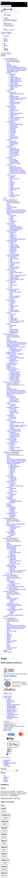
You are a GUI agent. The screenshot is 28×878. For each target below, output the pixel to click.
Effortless (12, 71)
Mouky (12, 273)
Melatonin (12, 516)
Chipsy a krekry (14, 244)
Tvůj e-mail (7, 722)
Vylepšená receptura (12, 66)
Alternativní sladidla (15, 262)
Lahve (11, 602)
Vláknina (12, 510)
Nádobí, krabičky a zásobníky (17, 170)
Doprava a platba (11, 710)
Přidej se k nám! (8, 651)
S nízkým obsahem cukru (17, 212)
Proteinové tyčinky (14, 433)
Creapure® (12, 405)
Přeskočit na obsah (5, 1)
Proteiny (9, 91)
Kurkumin (12, 502)
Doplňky (12, 145)
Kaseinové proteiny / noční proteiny (15, 357)
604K (10, 749)
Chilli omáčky (13, 319)
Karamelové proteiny (15, 374)
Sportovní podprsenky (15, 526)
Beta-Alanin (13, 418)
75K (9, 753)
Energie (12, 193)
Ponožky (12, 529)
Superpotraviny (14, 125)
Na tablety (12, 608)
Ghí (11, 286)
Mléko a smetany (14, 278)
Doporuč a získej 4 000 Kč (13, 704)
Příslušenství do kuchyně (16, 168)
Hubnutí (12, 184)
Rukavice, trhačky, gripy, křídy (17, 171)
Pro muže (12, 135)
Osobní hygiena (14, 153)
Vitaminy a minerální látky (16, 124)
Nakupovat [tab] (6, 777)
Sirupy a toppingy (14, 258)
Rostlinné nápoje (14, 332)
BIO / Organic (10, 67)
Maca (11, 489)
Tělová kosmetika (14, 152)
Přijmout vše (17, 798)
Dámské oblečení (14, 142)
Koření (11, 265)
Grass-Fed (22, 67)
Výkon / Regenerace (15, 195)
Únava (11, 192)
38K (10, 751)
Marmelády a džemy (15, 266)
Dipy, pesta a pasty (14, 322)
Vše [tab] (5, 775)
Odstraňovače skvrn (15, 583)
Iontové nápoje (13, 400)
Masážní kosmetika (14, 149)
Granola (12, 218)
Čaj (11, 328)
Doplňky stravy (10, 121)
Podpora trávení (14, 136)
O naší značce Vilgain (12, 714)
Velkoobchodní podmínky (10, 763)
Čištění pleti (13, 555)
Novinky (9, 64)
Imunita (12, 177)
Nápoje (12, 89)
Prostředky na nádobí (15, 163)
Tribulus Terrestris (14, 412)
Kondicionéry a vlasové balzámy (18, 570)
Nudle (11, 308)
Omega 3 (12, 495)
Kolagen (12, 104)
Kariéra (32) (10, 700)
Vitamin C (12, 470)
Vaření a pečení (14, 82)
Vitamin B (12, 469)
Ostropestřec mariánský (15, 501)
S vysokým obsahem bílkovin (18, 344)
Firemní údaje (7, 760)
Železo (11, 474)
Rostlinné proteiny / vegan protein (18, 98)
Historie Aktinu (10, 715)
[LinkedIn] (7, 754)
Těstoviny (12, 303)
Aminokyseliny (14, 114)
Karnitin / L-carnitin (15, 447)
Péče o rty (12, 553)
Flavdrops (12, 264)
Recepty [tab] (6, 780)
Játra (11, 191)
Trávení (12, 185)
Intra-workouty (13, 411)
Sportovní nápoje (14, 110)
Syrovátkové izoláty (15, 351)
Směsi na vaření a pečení (16, 272)
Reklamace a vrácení (12, 711)
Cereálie (12, 75)
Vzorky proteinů (11, 367)
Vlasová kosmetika (14, 154)
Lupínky (12, 222)
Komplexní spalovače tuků (16, 450)
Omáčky (12, 88)
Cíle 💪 (9, 174)
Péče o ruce (13, 562)
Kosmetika (9, 146)
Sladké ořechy (13, 250)
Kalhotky (12, 530)
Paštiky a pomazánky (15, 296)
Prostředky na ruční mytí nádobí (18, 589)
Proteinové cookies (14, 436)
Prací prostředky (14, 160)
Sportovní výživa (11, 106)
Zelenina (12, 298)
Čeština (6, 50)
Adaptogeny (13, 128)
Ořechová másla (14, 77)
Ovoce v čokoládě (14, 254)
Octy (11, 287)
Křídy (11, 613)
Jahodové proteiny (14, 377)
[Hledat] (2, 12)
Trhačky (12, 612)
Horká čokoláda (14, 329)
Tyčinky (12, 243)
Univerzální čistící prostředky (17, 586)
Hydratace (12, 196)
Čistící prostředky (14, 161)
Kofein (11, 414)
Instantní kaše (13, 221)
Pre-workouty (13, 410)
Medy (11, 261)
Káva (11, 326)
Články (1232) (7, 697)
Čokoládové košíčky (15, 247)
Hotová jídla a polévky (15, 291)
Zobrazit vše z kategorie (13, 60)
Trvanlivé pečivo (14, 310)
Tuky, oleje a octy (14, 84)
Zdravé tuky (13, 129)
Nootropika (13, 131)
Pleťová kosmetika (14, 150)
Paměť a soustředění (15, 188)
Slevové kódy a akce (12, 708)
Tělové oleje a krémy (15, 563)
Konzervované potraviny (16, 85)
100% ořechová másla (15, 226)
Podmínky (6, 761)
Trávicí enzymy (14, 512)
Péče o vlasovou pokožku (16, 571)
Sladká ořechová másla (15, 229)
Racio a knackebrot (14, 311)
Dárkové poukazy (11, 707)
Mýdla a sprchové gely (15, 560)
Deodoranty (13, 559)
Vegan (8, 68)
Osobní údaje (7, 766)
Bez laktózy (18, 68)
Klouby (12, 181)
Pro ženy (12, 134)
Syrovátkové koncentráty (16, 349)
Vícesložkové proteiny (15, 102)
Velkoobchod (10, 713)
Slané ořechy (13, 251)
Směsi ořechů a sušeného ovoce (18, 239)
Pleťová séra (13, 551)
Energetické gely (14, 442)
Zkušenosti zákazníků (12, 717)
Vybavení (9, 164)
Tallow (16, 71)
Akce (8, 63)
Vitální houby (13, 480)
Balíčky (6, 650)
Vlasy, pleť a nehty (14, 178)
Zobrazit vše (13, 74)
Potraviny (9, 73)
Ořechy (12, 233)
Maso (11, 293)
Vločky (12, 216)
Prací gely (12, 582)
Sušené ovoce (13, 234)
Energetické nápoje (14, 401)
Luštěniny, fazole (14, 305)
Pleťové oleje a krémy (15, 552)
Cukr (11, 259)
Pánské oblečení (14, 143)
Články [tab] (5, 778)
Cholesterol (13, 189)
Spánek (12, 187)
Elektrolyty (12, 109)
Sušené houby (13, 237)
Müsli (11, 219)
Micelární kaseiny (14, 360)
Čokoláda (12, 253)
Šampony (12, 569)
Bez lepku (12, 68)
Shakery (12, 601)
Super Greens (13, 478)
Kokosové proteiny (14, 380)
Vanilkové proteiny (14, 373)
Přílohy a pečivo (14, 86)
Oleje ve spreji (13, 285)
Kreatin (12, 111)
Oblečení (9, 139)
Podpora (9, 698)
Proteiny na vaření (14, 103)
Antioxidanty (13, 132)
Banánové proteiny (14, 378)
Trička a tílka (13, 528)
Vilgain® (6, 58)
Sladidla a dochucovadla (16, 81)
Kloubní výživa (14, 127)
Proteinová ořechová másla (16, 228)
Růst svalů (12, 182)
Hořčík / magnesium (15, 466)
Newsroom (9, 718)
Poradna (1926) (10, 701)
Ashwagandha (13, 491)
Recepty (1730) (7, 696)
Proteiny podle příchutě (12, 369)
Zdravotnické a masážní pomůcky (18, 173)
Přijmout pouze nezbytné (6, 798)
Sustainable (17, 67)
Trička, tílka (13, 533)
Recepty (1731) (7, 729)
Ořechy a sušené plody (15, 78)
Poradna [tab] (6, 781)
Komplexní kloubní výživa (16, 485)
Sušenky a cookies (14, 246)
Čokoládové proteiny (15, 376)
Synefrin (12, 449)
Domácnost (9, 157)
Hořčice (12, 316)
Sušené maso (13, 248)
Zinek (11, 473)
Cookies (6, 764)
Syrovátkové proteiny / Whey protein (16, 346)
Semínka (12, 236)
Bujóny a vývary (14, 268)
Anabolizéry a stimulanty (16, 113)
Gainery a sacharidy (15, 118)
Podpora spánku (14, 138)
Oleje (11, 283)
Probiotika (12, 509)
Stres (11, 180)
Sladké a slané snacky (15, 79)
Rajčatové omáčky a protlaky (17, 321)
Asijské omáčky (14, 318)
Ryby (11, 294)
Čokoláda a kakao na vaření (17, 279)
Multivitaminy (13, 467)
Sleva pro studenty (11, 705)
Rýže (11, 304)
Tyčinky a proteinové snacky (17, 117)
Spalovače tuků (14, 120)
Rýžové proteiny (14, 356)
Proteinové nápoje (14, 96)
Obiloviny (12, 307)
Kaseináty (12, 362)
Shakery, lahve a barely (15, 167)
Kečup (11, 315)
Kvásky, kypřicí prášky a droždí (18, 275)
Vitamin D (12, 471)
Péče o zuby (13, 156)
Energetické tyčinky (15, 435)
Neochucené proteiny (15, 371)
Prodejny (9, 703)
